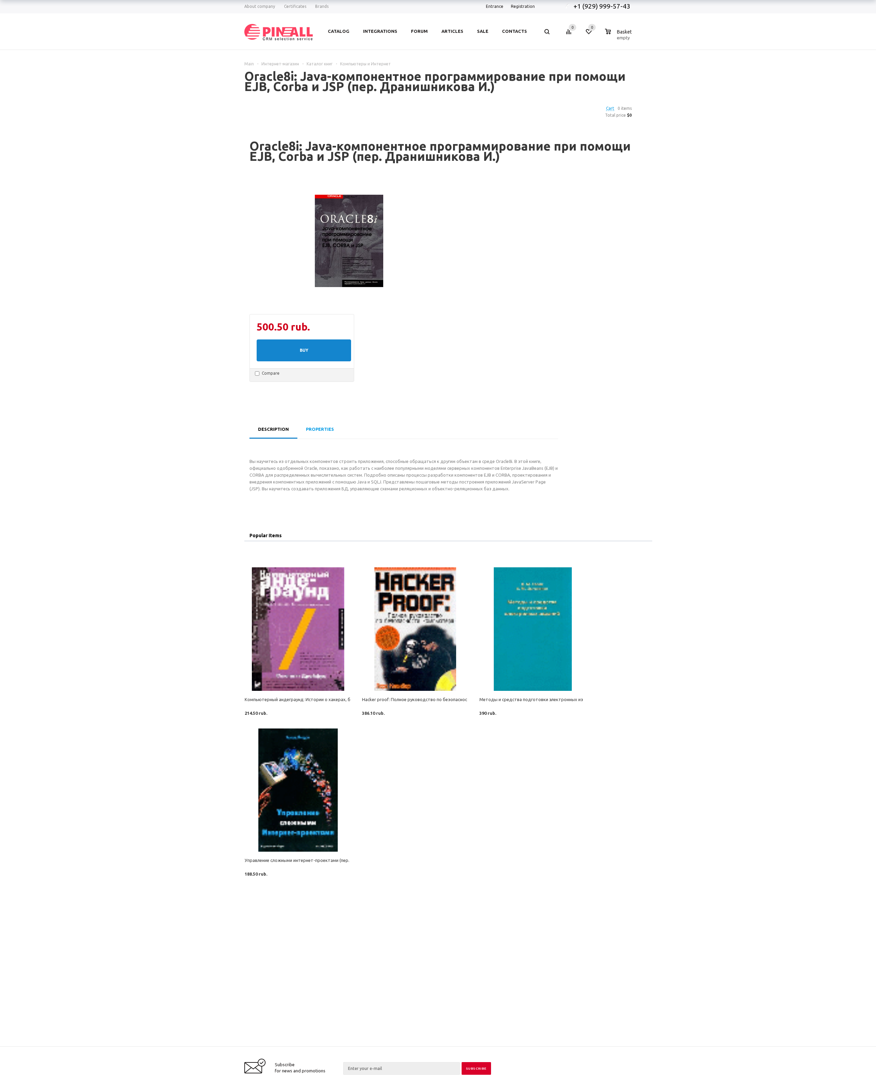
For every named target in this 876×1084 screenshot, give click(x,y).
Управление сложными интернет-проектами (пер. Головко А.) (309, 860)
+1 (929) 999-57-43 (603, 6)
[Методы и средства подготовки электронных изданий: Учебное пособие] (532, 629)
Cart (610, 108)
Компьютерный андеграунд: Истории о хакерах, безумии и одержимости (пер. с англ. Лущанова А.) (349, 699)
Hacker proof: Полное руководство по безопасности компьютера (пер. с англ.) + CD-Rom (455, 699)
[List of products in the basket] (619, 37)
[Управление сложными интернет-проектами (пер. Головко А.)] (298, 790)
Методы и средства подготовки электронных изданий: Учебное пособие (556, 699)
